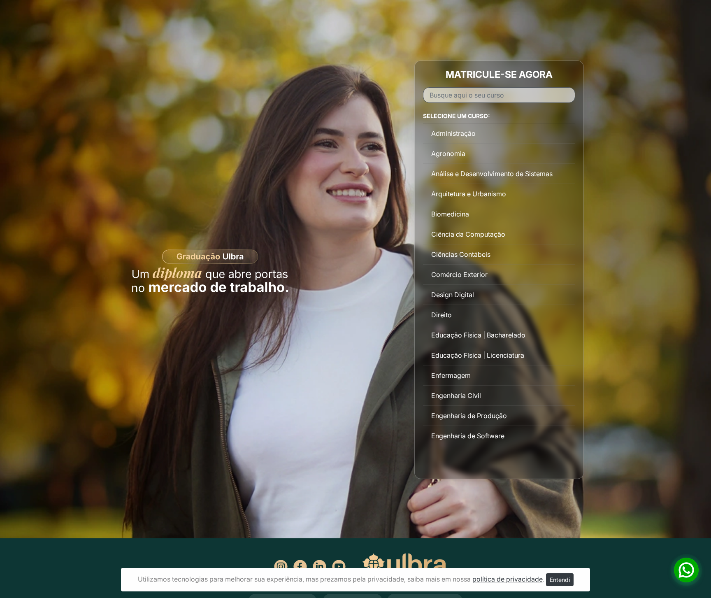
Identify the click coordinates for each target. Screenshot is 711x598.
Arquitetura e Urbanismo (468, 194)
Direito (441, 315)
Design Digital (452, 295)
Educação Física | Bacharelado (478, 335)
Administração (453, 133)
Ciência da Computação (468, 234)
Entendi (560, 579)
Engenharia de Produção (469, 416)
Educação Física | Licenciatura (477, 355)
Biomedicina (450, 214)
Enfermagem (451, 375)
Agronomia (448, 153)
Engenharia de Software (467, 436)
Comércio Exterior (459, 274)
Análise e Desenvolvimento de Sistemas (492, 174)
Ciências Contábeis (460, 254)
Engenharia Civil (456, 395)
